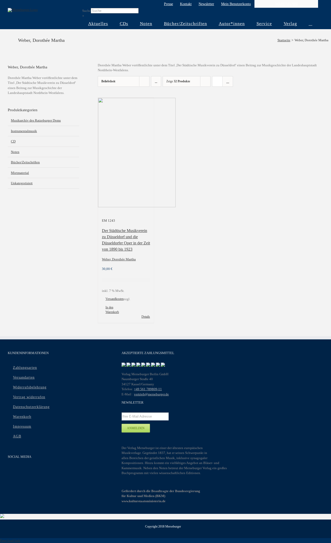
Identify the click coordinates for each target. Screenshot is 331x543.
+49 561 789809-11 (148, 389)
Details (145, 316)
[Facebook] (11, 471)
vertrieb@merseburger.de (151, 394)
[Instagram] (31, 471)
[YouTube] (21, 471)
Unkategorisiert (22, 183)
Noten (15, 152)
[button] (310, 24)
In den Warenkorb (112, 310)
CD (13, 141)
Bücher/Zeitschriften (25, 162)
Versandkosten (115, 299)
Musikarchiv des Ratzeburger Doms (36, 120)
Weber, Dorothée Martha (119, 259)
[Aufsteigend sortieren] (156, 81)
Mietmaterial (20, 173)
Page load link (10, 540)
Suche (86, 11)
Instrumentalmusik (24, 131)
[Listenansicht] (228, 81)
